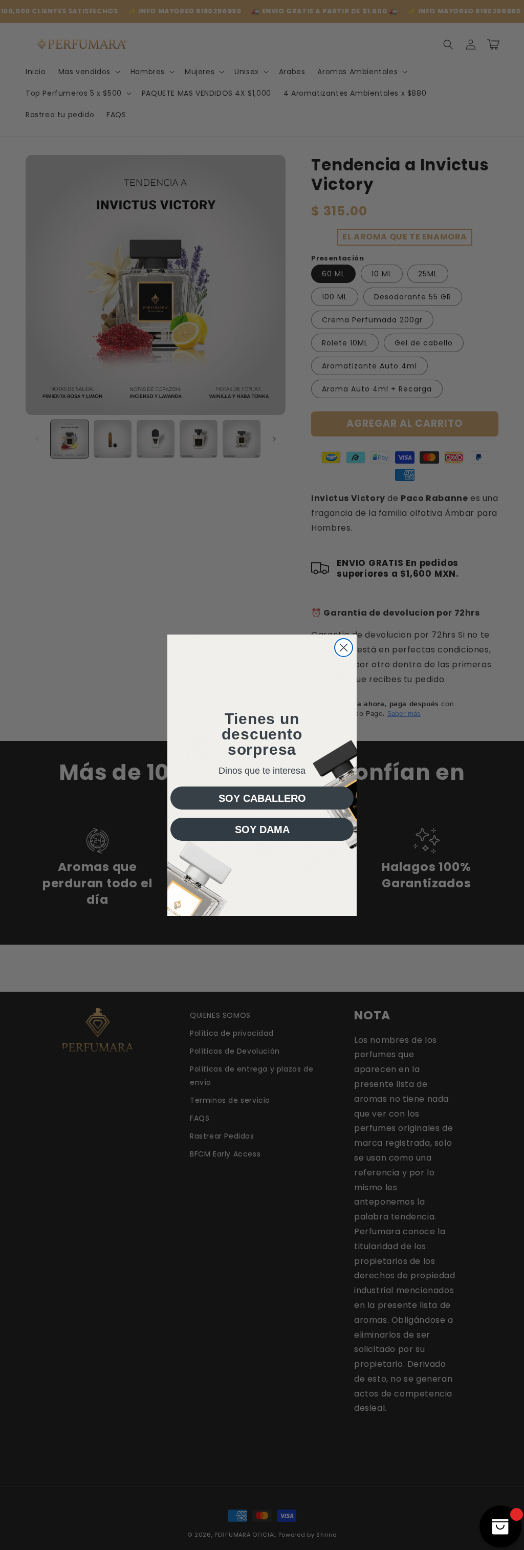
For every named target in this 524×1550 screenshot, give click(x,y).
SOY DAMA (262, 829)
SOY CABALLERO (262, 798)
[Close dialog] (344, 648)
